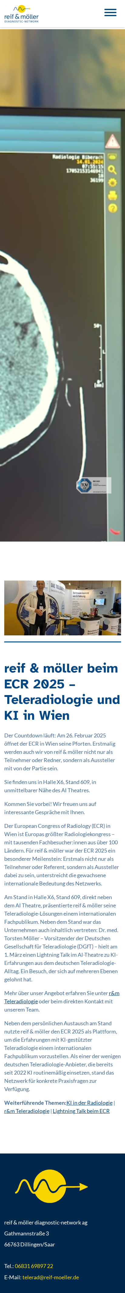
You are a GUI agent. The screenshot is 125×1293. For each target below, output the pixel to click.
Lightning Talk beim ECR (81, 1111)
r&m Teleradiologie (26, 1111)
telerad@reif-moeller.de (50, 1277)
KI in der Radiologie (89, 1102)
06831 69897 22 (34, 1266)
